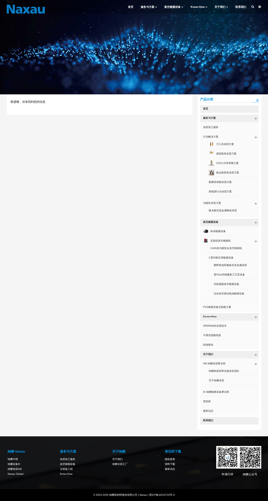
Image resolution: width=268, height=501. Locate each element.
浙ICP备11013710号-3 (161, 494)
